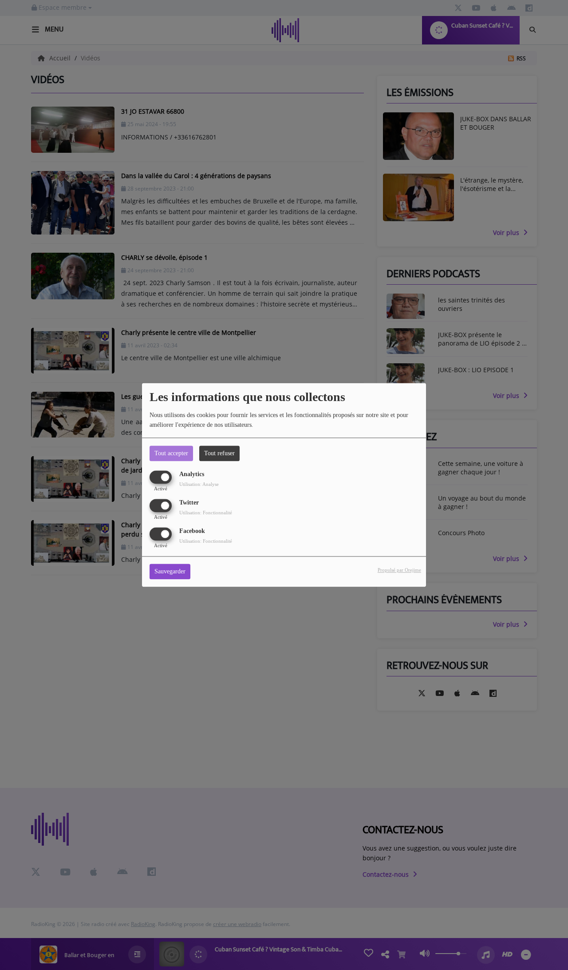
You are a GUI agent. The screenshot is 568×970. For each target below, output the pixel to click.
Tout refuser (219, 453)
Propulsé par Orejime (399, 570)
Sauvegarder (169, 571)
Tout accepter (171, 453)
